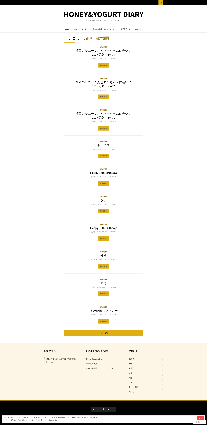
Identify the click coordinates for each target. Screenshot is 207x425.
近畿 (131, 373)
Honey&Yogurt (101, 59)
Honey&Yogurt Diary (103, 14)
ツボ (103, 200)
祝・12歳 (103, 145)
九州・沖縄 (133, 387)
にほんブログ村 (50, 362)
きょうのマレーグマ (81, 29)
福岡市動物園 (103, 47)
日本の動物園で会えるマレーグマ (104, 29)
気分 (103, 283)
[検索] (160, 2)
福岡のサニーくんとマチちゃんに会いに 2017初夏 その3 (105, 52)
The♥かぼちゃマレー (103, 311)
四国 (131, 378)
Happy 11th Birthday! (103, 228)
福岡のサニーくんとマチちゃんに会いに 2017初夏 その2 (105, 84)
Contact (139, 29)
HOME (67, 29)
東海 (131, 368)
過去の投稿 (104, 333)
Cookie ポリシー (54, 420)
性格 (103, 255)
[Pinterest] (108, 409)
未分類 (131, 392)
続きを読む (103, 65)
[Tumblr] (103, 409)
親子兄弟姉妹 (125, 29)
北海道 (131, 359)
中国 (131, 382)
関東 (131, 363)
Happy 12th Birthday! (103, 173)
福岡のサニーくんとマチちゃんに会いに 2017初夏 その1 (105, 115)
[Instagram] (98, 409)
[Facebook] (93, 409)
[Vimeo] (113, 409)
